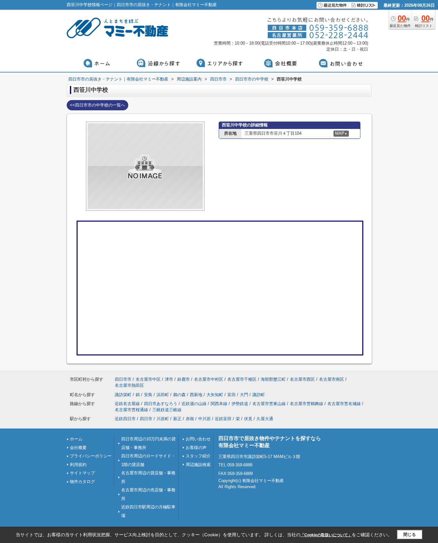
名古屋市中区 (148, 379)
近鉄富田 (223, 418)
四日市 (146, 418)
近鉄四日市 (125, 418)
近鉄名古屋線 (127, 403)
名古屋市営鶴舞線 (306, 403)
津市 (169, 379)
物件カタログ (82, 481)
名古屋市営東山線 (269, 403)
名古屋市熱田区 (129, 385)
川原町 (162, 418)
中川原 (204, 418)
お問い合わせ (198, 439)
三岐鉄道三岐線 (166, 409)
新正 (177, 418)
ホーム (76, 439)
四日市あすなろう (160, 403)
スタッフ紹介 (198, 456)
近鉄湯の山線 (193, 403)
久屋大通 (265, 418)
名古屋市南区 (331, 379)
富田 (231, 394)
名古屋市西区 (302, 379)
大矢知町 (214, 394)
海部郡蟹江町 (273, 379)
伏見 (248, 418)
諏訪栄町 (123, 394)
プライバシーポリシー (91, 456)
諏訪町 (258, 394)
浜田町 (162, 394)
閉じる (409, 534)
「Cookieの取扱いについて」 (326, 535)
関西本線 (219, 403)
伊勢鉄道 (240, 403)
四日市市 (123, 379)
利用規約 (78, 464)
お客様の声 (196, 447)
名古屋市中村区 (208, 379)
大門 (244, 394)
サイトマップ (82, 473)
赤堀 (190, 418)
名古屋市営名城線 (344, 403)
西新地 (196, 394)
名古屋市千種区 (242, 379)
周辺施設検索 (198, 464)
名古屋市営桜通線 (131, 409)
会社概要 (78, 447)
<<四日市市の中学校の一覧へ (97, 105)
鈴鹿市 (183, 379)
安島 (148, 394)
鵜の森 (179, 394)
